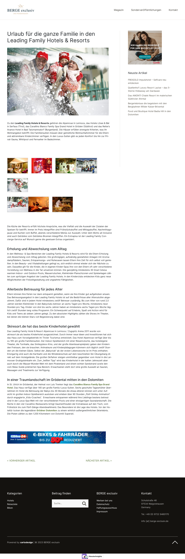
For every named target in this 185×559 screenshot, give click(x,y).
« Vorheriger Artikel (21, 460)
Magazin (119, 10)
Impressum (102, 511)
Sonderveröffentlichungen (146, 10)
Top (175, 542)
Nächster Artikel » (99, 460)
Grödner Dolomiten (47, 410)
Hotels (10, 500)
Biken (10, 507)
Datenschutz (103, 504)
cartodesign (26, 542)
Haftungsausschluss (107, 507)
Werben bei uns (104, 500)
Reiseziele (12, 504)
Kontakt (173, 10)
